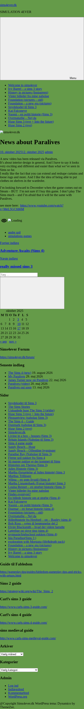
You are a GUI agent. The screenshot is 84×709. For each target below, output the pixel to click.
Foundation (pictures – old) (25, 99)
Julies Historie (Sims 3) (23, 468)
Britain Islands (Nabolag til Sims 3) (30, 439)
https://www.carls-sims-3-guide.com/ (23, 607)
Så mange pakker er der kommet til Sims (34, 461)
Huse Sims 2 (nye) (20, 125)
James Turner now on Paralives (28, 380)
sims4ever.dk (8, 5)
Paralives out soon (20, 387)
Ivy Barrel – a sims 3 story (25, 89)
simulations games (20, 236)
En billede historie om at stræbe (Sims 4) (34, 498)
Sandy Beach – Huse (21, 447)
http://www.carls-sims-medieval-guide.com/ (28, 638)
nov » (13, 341)
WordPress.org (17, 696)
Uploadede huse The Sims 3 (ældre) (31, 410)
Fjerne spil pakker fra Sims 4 (26, 458)
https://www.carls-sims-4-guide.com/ (23, 622)
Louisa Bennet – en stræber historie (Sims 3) (36, 487)
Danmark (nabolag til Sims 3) (27, 425)
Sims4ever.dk (16, 432)
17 (19, 328)
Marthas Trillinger (19, 476)
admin (49, 152)
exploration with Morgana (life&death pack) (36, 541)
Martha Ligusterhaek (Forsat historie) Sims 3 (36, 483)
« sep (3, 341)
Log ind (13, 685)
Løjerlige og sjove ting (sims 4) (28, 530)
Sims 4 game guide (20, 443)
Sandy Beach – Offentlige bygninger (31, 450)
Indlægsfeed (16, 689)
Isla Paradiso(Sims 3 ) (22, 538)
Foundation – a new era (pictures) (29, 103)
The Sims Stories (19, 406)
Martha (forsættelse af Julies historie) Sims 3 (36, 472)
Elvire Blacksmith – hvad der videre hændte (36, 527)
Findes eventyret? (19, 494)
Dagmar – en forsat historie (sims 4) (31, 509)
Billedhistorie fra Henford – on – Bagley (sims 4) (39, 519)
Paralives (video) (19, 383)
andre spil (14, 232)
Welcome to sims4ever (22, 85)
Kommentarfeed (18, 693)
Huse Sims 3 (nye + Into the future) (31, 121)
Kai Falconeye (17, 110)
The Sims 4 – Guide (21, 421)
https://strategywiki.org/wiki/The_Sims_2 (26, 591)
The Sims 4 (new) (19, 372)
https (3, 357)
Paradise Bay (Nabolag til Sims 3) (30, 454)
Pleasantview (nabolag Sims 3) (28, 417)
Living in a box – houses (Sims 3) (30, 436)
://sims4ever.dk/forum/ (20, 357)
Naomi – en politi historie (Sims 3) (30, 114)
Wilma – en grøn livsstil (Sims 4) (29, 479)
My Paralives (16, 376)
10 (19, 324)
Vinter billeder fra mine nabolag (28, 96)
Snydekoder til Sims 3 (22, 107)
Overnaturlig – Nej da (22, 118)
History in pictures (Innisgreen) (28, 92)
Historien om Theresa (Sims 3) (28, 465)
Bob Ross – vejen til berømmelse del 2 (33, 523)
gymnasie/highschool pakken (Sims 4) (32, 534)
